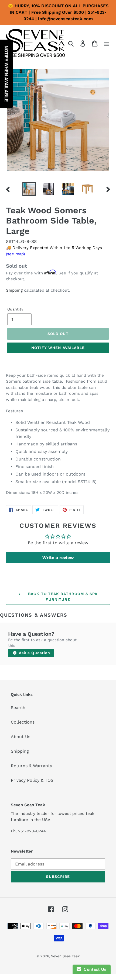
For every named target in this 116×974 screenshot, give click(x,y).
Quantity (15, 309)
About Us (20, 736)
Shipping (14, 290)
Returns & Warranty (31, 765)
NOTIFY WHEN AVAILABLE (58, 347)
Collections (23, 722)
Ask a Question (34, 653)
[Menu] (106, 43)
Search (18, 707)
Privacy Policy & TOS (32, 780)
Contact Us (94, 969)
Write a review (58, 557)
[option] (29, 189)
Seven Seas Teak (65, 956)
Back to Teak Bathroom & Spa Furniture (62, 597)
